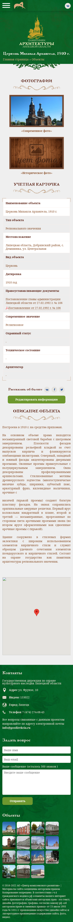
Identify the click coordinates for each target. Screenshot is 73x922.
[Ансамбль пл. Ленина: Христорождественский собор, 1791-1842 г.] (37, 857)
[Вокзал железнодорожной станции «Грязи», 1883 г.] (23, 842)
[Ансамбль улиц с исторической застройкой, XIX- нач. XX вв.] (37, 842)
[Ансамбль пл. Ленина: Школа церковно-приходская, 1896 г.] (23, 857)
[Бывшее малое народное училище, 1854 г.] (23, 871)
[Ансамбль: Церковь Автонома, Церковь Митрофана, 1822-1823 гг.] (9, 857)
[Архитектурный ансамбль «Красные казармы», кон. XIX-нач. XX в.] (23, 828)
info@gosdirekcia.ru (16, 728)
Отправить (17, 801)
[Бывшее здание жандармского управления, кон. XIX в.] (52, 828)
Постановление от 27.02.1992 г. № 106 (34, 308)
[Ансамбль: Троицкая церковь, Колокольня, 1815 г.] (52, 842)
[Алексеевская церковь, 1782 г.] (9, 828)
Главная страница (16, 59)
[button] (37, 612)
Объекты (38, 59)
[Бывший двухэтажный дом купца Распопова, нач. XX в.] (37, 871)
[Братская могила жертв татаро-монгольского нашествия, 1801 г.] (37, 828)
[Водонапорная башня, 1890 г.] (9, 842)
